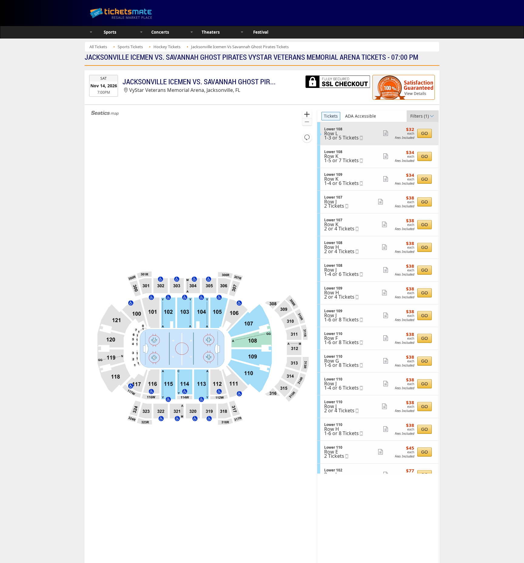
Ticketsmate (149, 13)
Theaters (211, 32)
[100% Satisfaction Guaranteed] (403, 87)
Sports (110, 32)
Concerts (160, 32)
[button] (307, 114)
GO (424, 133)
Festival (260, 32)
